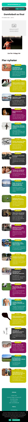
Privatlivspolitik (16, 420)
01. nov (18, 224)
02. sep (18, 153)
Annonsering (14, 410)
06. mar (18, 210)
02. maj (18, 94)
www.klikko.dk (15, 402)
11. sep (18, 139)
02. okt (18, 240)
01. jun (18, 167)
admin (12, 17)
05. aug (18, 268)
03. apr (18, 196)
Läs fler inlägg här (14, 53)
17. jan (18, 342)
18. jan (17, 299)
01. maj (18, 109)
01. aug (18, 65)
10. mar (18, 284)
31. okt (17, 123)
